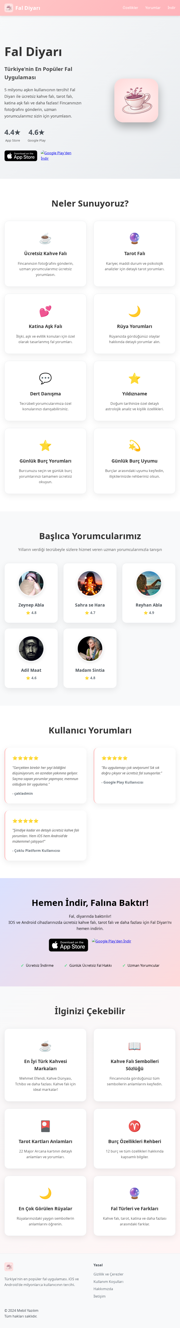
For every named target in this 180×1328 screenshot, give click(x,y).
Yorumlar (153, 7)
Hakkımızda (103, 1288)
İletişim (100, 1296)
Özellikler (130, 7)
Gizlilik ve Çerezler (109, 1274)
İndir (172, 7)
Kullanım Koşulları (108, 1281)
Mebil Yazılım (27, 1310)
